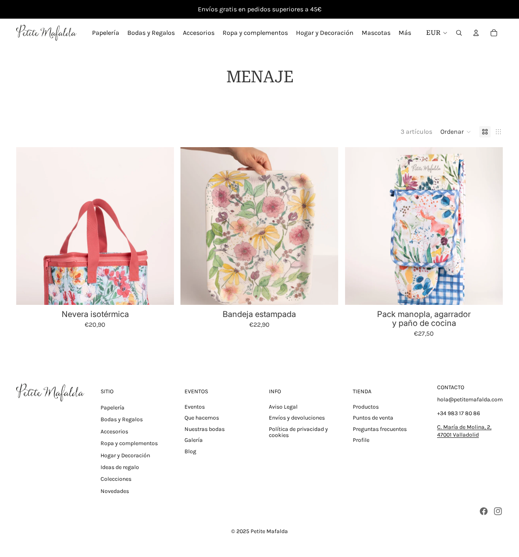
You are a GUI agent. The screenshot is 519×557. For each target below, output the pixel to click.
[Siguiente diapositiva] (162, 226)
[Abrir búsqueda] (459, 33)
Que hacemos (201, 417)
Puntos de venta (373, 417)
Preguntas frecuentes (380, 429)
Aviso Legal (283, 406)
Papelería (112, 407)
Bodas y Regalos (122, 419)
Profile (361, 440)
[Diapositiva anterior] (28, 226)
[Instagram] (498, 511)
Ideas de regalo (120, 467)
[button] (455, 132)
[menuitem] (405, 33)
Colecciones (116, 479)
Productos (366, 406)
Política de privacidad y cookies (298, 432)
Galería (193, 440)
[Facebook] (484, 511)
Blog (190, 451)
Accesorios (114, 431)
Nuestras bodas (204, 429)
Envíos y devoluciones (297, 417)
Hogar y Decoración (125, 455)
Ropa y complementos (129, 443)
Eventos (194, 406)
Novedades (115, 491)
